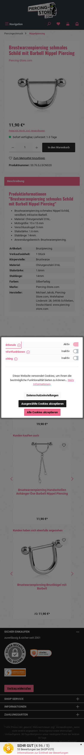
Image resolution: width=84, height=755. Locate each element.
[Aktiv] (77, 344)
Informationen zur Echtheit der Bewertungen (42, 752)
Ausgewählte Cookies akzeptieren (42, 403)
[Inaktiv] (77, 351)
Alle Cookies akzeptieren (42, 412)
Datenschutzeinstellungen (42, 395)
